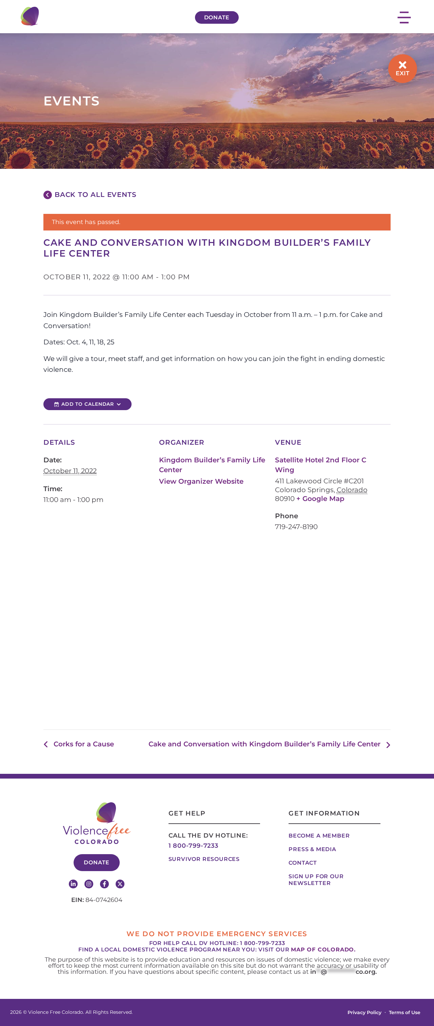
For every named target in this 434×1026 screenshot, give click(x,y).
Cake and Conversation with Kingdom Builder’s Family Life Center (264, 744)
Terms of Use (404, 1012)
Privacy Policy (364, 1012)
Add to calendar (87, 404)
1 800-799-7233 (193, 845)
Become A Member (319, 835)
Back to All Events (95, 194)
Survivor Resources (204, 859)
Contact (303, 863)
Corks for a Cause (84, 744)
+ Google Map (320, 499)
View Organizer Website (201, 481)
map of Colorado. (323, 949)
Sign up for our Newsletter (316, 879)
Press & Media (312, 849)
